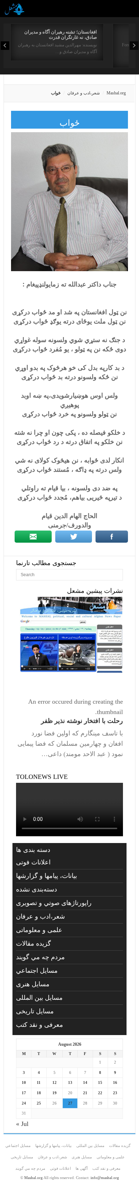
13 (70, 1082)
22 (100, 1093)
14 (85, 1082)
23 (115, 1093)
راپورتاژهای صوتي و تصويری (54, 902)
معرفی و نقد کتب (39, 1024)
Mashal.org (116, 93)
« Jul (22, 1123)
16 (115, 1082)
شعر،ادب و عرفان (83, 93)
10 (24, 1082)
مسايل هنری (33, 984)
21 (85, 1093)
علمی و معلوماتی (39, 930)
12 (54, 1082)
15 (100, 1082)
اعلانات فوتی (33, 862)
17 (24, 1093)
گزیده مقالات (33, 943)
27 (70, 1103)
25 (39, 1103)
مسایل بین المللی (39, 997)
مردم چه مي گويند (40, 957)
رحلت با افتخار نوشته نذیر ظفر (82, 720)
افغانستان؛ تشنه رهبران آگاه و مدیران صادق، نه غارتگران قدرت (60, 34)
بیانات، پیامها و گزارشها (46, 875)
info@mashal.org (105, 1177)
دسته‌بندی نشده (36, 889)
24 (24, 1103)
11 (39, 1082)
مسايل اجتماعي (37, 970)
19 (54, 1093)
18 (39, 1093)
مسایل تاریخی (35, 1011)
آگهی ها (82, 1168)
